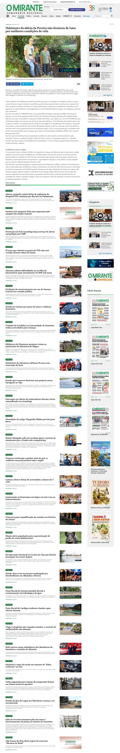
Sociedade (8, 24)
